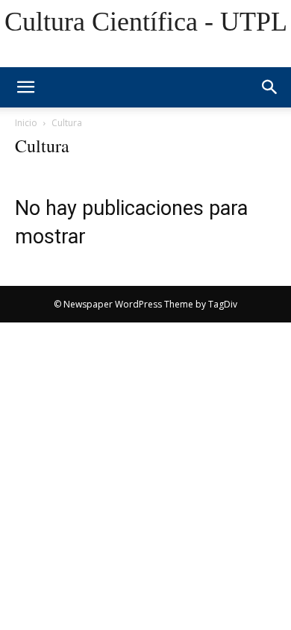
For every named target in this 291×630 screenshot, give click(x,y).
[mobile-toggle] (25, 87)
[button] (270, 87)
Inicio (26, 122)
